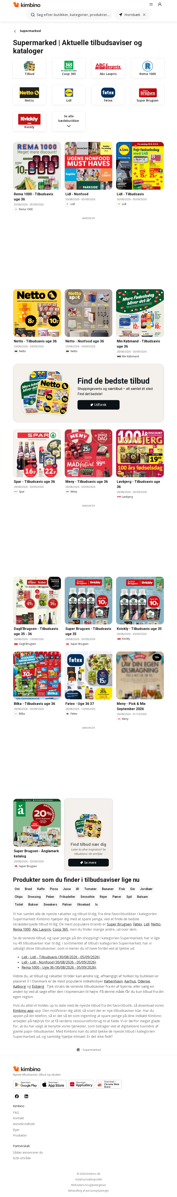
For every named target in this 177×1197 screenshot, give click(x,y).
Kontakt (18, 1118)
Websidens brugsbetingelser (88, 1185)
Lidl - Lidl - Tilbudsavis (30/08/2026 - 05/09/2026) (61, 957)
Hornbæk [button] (132, 14)
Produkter (20, 1135)
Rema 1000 (22, 929)
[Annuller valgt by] (144, 15)
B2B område (22, 1158)
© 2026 (88, 1174)
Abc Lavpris (41, 929)
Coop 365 (60, 929)
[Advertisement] (91, 250)
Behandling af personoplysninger (88, 1190)
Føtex (137, 924)
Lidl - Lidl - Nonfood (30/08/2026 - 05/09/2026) (59, 962)
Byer (16, 1130)
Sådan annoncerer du (28, 1152)
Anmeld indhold (24, 1124)
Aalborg (19, 986)
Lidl (146, 924)
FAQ (16, 1112)
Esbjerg (38, 986)
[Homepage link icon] (78, 1049)
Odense (144, 981)
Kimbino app (23, 1010)
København (113, 981)
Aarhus (130, 981)
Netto (156, 924)
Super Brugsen (119, 924)
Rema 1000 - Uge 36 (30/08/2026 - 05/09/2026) (59, 967)
